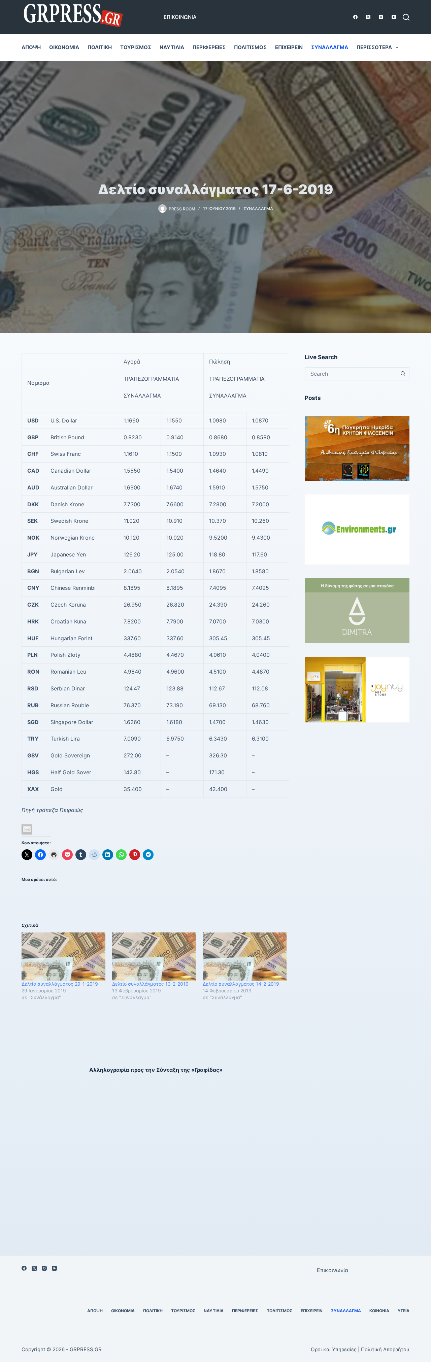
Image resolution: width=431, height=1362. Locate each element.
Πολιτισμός (250, 47)
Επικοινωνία (180, 17)
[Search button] (403, 374)
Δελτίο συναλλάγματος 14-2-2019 (241, 984)
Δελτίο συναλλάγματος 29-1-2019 (60, 984)
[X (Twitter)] (368, 17)
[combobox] (351, 373)
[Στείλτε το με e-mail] (27, 829)
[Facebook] (355, 17)
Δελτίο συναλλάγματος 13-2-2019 (150, 984)
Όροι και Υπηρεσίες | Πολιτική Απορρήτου (360, 1350)
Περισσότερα (374, 47)
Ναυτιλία (172, 47)
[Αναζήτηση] (406, 17)
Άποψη (31, 47)
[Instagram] (381, 17)
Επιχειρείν (289, 47)
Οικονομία (64, 47)
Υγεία (403, 1310)
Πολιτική (100, 47)
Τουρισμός (135, 47)
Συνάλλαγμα (329, 47)
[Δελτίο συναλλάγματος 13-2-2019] (154, 956)
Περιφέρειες (209, 47)
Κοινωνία (379, 1310)
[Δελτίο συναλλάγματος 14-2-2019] (245, 956)
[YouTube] (394, 17)
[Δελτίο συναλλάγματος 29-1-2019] (63, 956)
